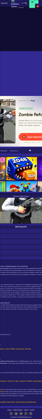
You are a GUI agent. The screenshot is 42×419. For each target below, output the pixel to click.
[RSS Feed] (31, 413)
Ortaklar (32, 410)
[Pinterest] (11, 413)
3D (26, 349)
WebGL (13, 349)
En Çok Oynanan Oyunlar (33, 4)
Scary (2, 349)
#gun (17, 381)
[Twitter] (21, 413)
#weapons (22, 381)
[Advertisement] (21, 29)
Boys (29, 349)
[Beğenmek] (30, 150)
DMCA (26, 410)
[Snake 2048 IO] (21, 168)
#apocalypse (37, 381)
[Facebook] (26, 413)
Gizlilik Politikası (18, 410)
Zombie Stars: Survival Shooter (16, 402)
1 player (7, 349)
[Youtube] (16, 413)
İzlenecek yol (14, 150)
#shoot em (10, 381)
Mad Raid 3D (32, 402)
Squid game (20, 349)
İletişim (9, 410)
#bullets (29, 381)
